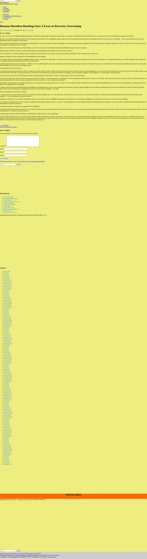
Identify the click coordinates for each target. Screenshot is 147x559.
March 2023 (6, 334)
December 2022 (7, 338)
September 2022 (7, 343)
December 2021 (7, 357)
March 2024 (6, 315)
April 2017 (6, 442)
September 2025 (7, 288)
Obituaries (6, 11)
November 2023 (7, 321)
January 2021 (7, 374)
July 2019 (6, 401)
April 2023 (6, 332)
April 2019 (6, 406)
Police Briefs (6, 10)
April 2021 (6, 369)
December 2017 (7, 430)
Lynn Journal (6, 206)
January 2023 (7, 337)
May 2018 (6, 423)
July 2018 (6, 420)
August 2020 (6, 381)
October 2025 (7, 286)
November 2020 (7, 377)
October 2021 (7, 360)
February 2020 (7, 390)
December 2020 (7, 375)
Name (2, 149)
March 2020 (6, 389)
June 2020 (6, 384)
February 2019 (7, 409)
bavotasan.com (52, 557)
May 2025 (6, 294)
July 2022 (6, 346)
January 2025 (7, 300)
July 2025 (6, 291)
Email (2, 152)
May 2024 (6, 312)
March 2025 (6, 297)
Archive (5, 19)
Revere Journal (7, 210)
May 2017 (6, 441)
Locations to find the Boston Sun (12, 16)
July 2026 (6, 272)
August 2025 (6, 289)
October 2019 (7, 397)
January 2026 (7, 282)
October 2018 (7, 415)
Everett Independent (8, 203)
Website (2, 155)
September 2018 (7, 416)
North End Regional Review (11, 209)
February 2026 (7, 280)
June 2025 (6, 292)
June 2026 (6, 274)
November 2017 (7, 432)
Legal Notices (7, 17)
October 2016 (7, 452)
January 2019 (7, 410)
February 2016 (7, 464)
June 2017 (6, 439)
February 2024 (7, 317)
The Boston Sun (4, 2)
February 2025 (7, 298)
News (5, 7)
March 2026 (6, 279)
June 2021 (6, 366)
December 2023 (7, 320)
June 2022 (6, 347)
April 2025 (6, 295)
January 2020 (7, 392)
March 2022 (6, 352)
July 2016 (6, 456)
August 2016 (6, 455)
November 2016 (7, 450)
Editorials (6, 8)
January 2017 (7, 447)
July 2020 (6, 383)
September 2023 (7, 325)
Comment (3, 146)
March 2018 (6, 426)
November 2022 (7, 340)
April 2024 (6, 314)
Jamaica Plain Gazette (9, 204)
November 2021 (7, 358)
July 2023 (6, 328)
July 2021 (6, 364)
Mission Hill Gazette (8, 207)
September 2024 (7, 306)
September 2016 (7, 453)
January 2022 (7, 355)
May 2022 (6, 349)
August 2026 (6, 271)
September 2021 (7, 361)
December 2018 (7, 412)
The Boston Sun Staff (7, 30)
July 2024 (6, 309)
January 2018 (7, 429)
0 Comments (30, 30)
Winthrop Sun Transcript (10, 212)
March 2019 (6, 407)
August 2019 (6, 400)
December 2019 (7, 393)
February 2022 (7, 354)
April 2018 (6, 424)
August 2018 (6, 418)
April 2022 (6, 351)
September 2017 (7, 435)
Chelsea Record (7, 200)
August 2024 (6, 308)
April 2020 (6, 387)
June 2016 (6, 458)
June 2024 (6, 311)
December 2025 (7, 283)
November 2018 (7, 413)
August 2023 (6, 326)
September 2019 (7, 398)
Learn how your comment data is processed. (33, 161)
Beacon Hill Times (8, 197)
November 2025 (7, 285)
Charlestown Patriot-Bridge (10, 198)
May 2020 (6, 386)
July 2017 (6, 438)
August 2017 (6, 436)
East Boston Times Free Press (11, 201)
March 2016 (6, 462)
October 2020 (7, 378)
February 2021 (7, 372)
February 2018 (7, 427)
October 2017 (7, 433)
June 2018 (6, 421)
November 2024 (7, 303)
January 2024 (7, 318)
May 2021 (6, 367)
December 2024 (7, 302)
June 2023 (6, 329)
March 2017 (6, 444)
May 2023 (6, 331)
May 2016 (6, 459)
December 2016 (7, 449)
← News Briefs (4, 125)
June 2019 (6, 403)
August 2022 (6, 344)
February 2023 (7, 335)
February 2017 (7, 446)
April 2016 (6, 461)
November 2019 (7, 395)
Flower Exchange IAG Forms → (9, 127)
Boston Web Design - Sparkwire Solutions (27, 555)
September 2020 (7, 380)
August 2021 (6, 363)
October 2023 (7, 323)
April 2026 (6, 277)
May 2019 (6, 404)
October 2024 (7, 305)
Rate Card (6, 14)
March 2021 (6, 370)
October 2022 (7, 341)
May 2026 (6, 275)
